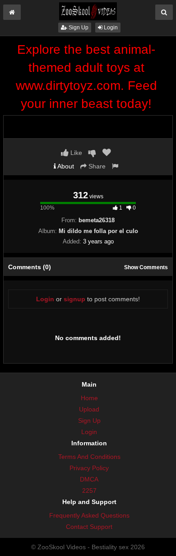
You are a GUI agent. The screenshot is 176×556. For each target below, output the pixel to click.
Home (89, 398)
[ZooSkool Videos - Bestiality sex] (88, 10)
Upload (89, 409)
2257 (89, 490)
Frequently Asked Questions (89, 515)
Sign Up (77, 27)
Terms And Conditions (89, 456)
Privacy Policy (89, 468)
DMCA (89, 479)
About (65, 166)
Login (110, 27)
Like (75, 152)
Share (96, 166)
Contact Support (89, 526)
